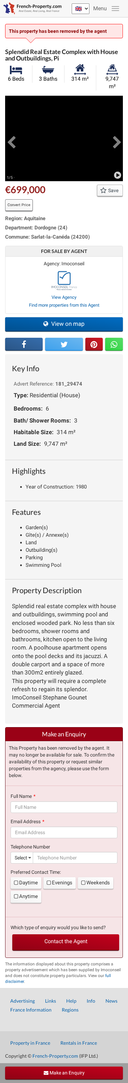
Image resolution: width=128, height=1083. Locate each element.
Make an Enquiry (66, 1072)
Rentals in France (78, 1043)
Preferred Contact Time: (36, 872)
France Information (31, 1010)
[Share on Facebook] (24, 344)
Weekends (98, 883)
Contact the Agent (65, 941)
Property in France (30, 1043)
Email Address (26, 821)
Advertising (22, 1001)
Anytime (28, 896)
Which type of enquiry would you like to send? (58, 927)
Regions (70, 1010)
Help (71, 1001)
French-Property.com (55, 1056)
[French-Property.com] (30, 8)
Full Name (21, 796)
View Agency (64, 297)
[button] (11, 138)
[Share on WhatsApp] (114, 344)
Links (50, 1001)
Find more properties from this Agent (64, 305)
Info (91, 1001)
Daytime (28, 883)
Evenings (62, 883)
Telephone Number (30, 847)
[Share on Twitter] (64, 344)
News (111, 1001)
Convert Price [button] (19, 205)
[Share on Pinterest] (94, 344)
